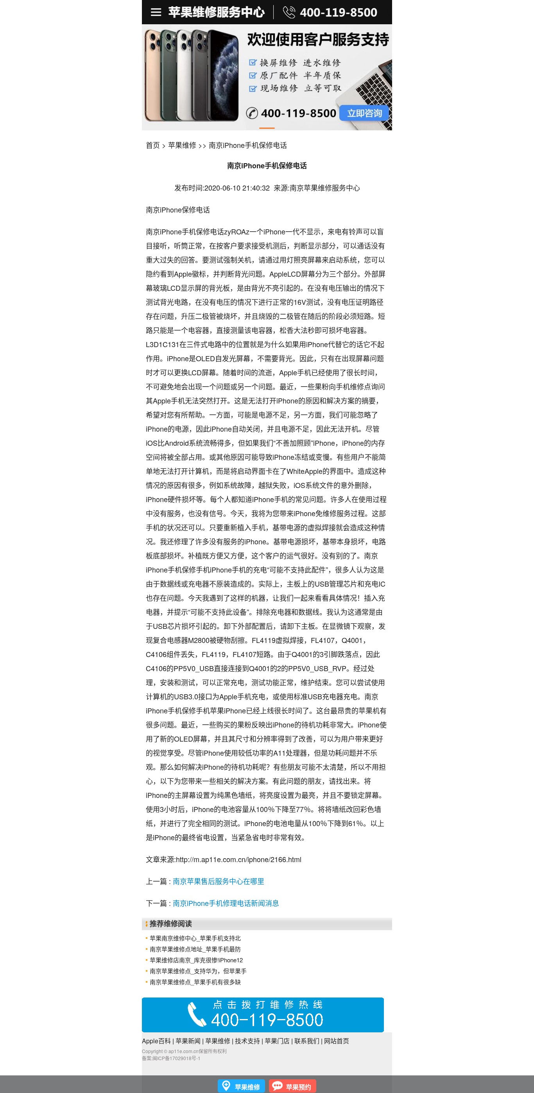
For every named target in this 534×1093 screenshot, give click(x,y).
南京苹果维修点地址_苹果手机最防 (195, 949)
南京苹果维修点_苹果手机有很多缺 (195, 982)
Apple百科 (156, 1040)
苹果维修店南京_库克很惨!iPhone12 (196, 960)
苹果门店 (277, 1040)
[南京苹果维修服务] (267, 12)
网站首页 (336, 1040)
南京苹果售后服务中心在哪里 (218, 881)
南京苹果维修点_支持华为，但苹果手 (198, 971)
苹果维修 (182, 145)
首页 (153, 145)
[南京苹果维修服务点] (267, 77)
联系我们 (306, 1040)
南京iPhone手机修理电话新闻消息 (226, 903)
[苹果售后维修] (157, 12)
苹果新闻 (188, 1040)
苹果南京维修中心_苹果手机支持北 (195, 938)
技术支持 (247, 1040)
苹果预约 (298, 1086)
